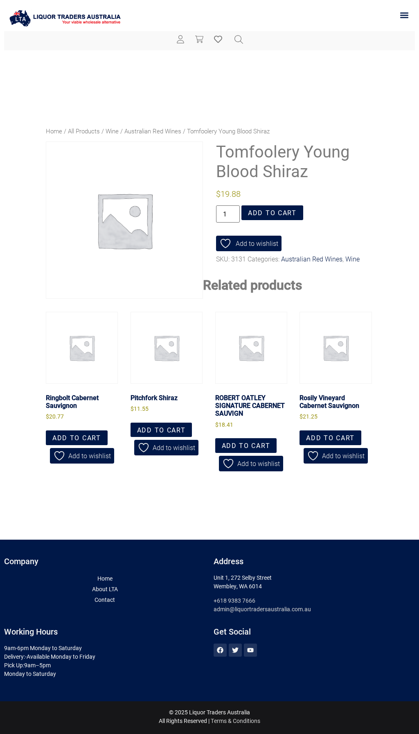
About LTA (105, 589)
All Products (84, 131)
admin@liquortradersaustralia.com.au (262, 609)
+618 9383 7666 (234, 600)
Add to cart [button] (76, 437)
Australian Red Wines (152, 131)
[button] (404, 15)
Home (54, 131)
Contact (105, 599)
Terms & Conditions (235, 721)
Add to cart (272, 212)
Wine (112, 131)
